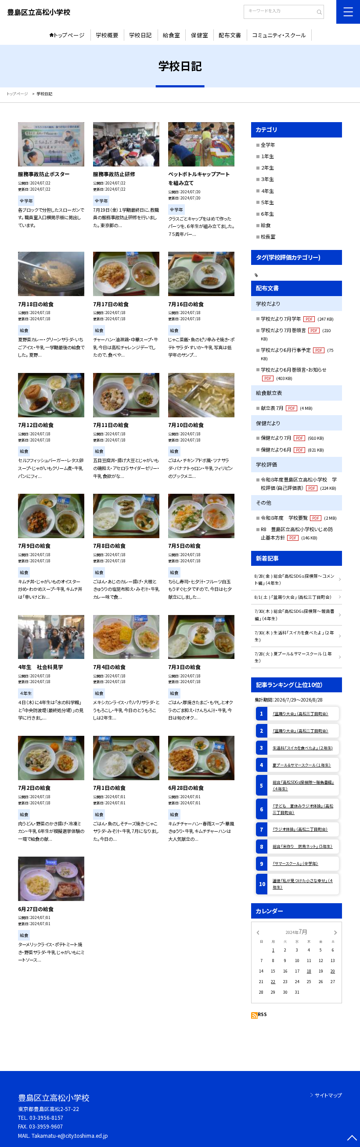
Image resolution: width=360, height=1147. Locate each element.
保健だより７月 (292, 437)
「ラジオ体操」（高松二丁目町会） (300, 829)
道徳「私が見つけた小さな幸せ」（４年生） (303, 884)
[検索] (316, 13)
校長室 (268, 236)
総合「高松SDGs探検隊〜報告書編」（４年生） (303, 785)
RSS (262, 1014)
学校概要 (107, 35)
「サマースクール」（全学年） (295, 863)
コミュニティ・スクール (279, 35)
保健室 (199, 35)
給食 (265, 224)
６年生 (267, 213)
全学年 (268, 144)
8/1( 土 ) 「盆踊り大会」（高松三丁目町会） (293, 597)
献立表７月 (287, 407)
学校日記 (140, 35)
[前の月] (257, 932)
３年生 (267, 178)
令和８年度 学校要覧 (299, 517)
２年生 (267, 167)
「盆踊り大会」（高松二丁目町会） (300, 731)
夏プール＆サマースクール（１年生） (302, 765)
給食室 (171, 35)
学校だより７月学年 (297, 318)
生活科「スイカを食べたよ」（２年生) (303, 748)
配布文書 (230, 35)
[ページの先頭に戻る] (352, 1139)
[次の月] (335, 932)
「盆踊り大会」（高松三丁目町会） (300, 713)
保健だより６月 (292, 449)
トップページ (69, 35)
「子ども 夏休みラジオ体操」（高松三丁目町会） (303, 809)
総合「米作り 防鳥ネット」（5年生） (303, 846)
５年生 (267, 202)
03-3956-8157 (46, 1117)
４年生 (267, 190)
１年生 (267, 155)
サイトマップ (328, 1095)
